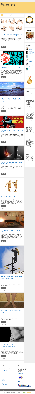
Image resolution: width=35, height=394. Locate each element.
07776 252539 (5, 370)
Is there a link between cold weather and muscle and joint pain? (11, 277)
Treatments (9, 10)
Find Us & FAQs (23, 10)
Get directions (20, 373)
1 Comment (3, 113)
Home (1, 10)
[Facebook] (2, 390)
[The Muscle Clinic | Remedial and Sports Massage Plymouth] (8, 4)
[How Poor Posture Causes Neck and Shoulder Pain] (27, 57)
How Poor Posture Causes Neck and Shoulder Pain (31, 56)
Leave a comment (4, 243)
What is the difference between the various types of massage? (11, 35)
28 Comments (3, 290)
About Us (5, 10)
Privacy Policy (4, 385)
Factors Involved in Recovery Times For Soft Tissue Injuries (11, 163)
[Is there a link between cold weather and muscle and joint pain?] (27, 65)
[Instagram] (4, 390)
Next (5, 361)
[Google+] (6, 390)
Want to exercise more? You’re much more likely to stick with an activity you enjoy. (11, 99)
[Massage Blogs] (30, 81)
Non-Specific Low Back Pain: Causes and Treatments (9, 345)
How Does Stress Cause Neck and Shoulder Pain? (31, 49)
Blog (18, 10)
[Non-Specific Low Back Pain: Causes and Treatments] (27, 53)
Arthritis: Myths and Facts (8, 196)
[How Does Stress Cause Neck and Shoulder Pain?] (27, 49)
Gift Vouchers (15, 10)
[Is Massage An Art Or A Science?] (27, 70)
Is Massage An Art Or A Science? (10, 67)
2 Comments (3, 358)
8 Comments (3, 79)
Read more (4, 47)
